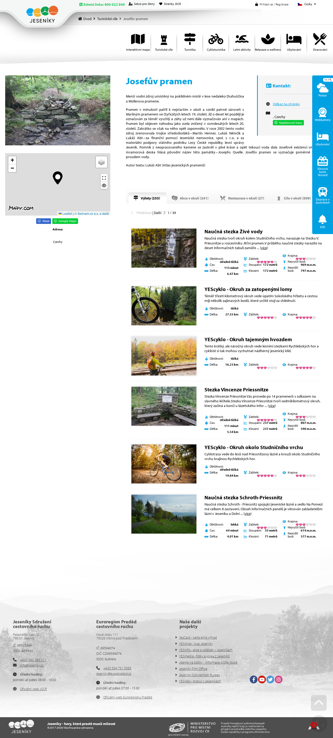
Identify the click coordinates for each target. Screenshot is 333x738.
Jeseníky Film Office (193, 668)
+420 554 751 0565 (117, 668)
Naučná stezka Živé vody (233, 231)
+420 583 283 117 (33, 659)
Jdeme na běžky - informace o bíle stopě (208, 662)
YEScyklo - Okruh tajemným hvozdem (248, 339)
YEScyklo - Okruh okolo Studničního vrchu (253, 447)
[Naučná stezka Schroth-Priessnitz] (164, 514)
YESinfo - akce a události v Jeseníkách (206, 650)
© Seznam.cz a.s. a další (91, 213)
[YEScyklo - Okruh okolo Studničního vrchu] (164, 464)
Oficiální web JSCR (33, 689)
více (264, 247)
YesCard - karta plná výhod (198, 637)
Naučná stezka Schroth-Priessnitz (243, 497)
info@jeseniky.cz (31, 665)
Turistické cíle (107, 19)
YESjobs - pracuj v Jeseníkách (200, 681)
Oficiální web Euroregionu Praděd (127, 697)
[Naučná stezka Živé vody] (164, 248)
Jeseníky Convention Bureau (199, 674)
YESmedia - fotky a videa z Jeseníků (204, 656)
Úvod (42, 14)
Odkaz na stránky (286, 104)
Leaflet (67, 213)
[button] (272, 4)
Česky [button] (308, 4)
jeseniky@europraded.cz (113, 673)
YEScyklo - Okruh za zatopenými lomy (248, 289)
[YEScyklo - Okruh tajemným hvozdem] (164, 356)
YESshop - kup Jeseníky (196, 643)
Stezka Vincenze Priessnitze (236, 389)
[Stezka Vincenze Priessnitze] (164, 406)
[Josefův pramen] (57, 110)
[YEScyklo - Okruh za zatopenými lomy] (164, 306)
